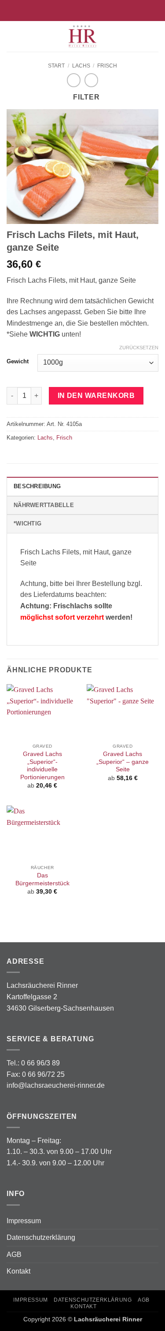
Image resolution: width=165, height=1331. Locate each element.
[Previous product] (91, 80)
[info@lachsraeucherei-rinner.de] (69, 10)
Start (56, 66)
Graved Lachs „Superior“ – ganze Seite (122, 762)
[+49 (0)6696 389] (96, 10)
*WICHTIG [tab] (27, 523)
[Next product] (74, 80)
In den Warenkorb (96, 395)
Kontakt (18, 1271)
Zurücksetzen (138, 347)
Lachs (81, 66)
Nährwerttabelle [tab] (44, 505)
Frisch (107, 66)
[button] (12, 36)
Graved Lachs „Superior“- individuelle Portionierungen (42, 766)
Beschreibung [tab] (37, 486)
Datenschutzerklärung (41, 1237)
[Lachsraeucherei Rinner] (82, 36)
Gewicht (18, 361)
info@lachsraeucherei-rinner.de (56, 1085)
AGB (14, 1254)
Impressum (24, 1221)
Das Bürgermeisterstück (42, 879)
